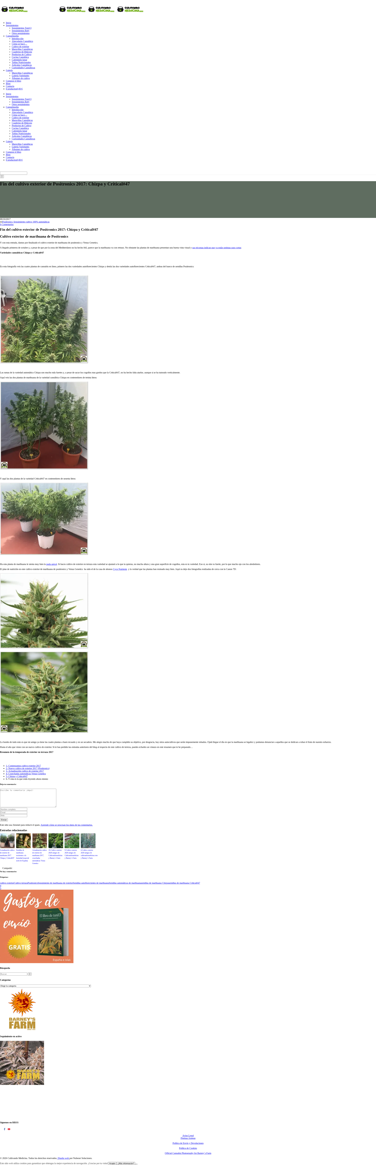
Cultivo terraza (21, 883)
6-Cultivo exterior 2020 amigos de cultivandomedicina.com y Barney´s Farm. (88, 854)
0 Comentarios (7, 224)
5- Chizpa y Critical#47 (17, 776)
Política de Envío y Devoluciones (188, 1143)
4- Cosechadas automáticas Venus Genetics (26, 773)
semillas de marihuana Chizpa (155, 883)
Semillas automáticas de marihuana (125, 883)
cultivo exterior (7, 883)
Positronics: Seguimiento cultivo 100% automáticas (25, 222)
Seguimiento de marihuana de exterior (55, 883)
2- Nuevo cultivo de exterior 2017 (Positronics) (27, 768)
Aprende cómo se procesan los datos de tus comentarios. (67, 825)
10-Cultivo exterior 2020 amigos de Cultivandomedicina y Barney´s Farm (55, 854)
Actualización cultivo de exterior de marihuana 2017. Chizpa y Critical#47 (7, 854)
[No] (136, 1164)
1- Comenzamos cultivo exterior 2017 (23, 765)
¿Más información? (126, 1163)
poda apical (51, 564)
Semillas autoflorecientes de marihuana (91, 883)
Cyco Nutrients (120, 569)
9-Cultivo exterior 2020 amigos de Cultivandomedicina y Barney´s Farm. (71, 854)
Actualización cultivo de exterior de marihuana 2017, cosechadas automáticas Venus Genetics (39, 856)
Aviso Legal (188, 1135)
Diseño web (63, 1158)
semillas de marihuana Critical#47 (184, 883)
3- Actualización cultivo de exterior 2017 (25, 771)
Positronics (33, 883)
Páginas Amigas (188, 1138)
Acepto (112, 1163)
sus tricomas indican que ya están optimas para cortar (216, 247)
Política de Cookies (188, 1148)
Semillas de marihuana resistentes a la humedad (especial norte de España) (22, 855)
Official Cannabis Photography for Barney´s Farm (188, 1153)
